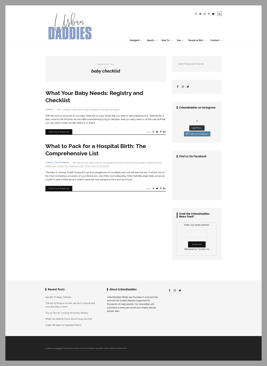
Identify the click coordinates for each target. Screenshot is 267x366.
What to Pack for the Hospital (97, 166)
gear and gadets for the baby (97, 109)
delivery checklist (123, 162)
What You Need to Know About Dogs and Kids (68, 319)
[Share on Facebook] (153, 131)
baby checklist (78, 109)
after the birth (83, 162)
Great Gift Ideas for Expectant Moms (63, 325)
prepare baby (50, 166)
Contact (214, 40)
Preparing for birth (76, 166)
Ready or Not (195, 40)
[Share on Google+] (164, 131)
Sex (179, 40)
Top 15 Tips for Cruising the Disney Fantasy (66, 313)
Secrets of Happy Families (58, 297)
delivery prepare (139, 162)
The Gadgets (61, 162)
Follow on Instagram (198, 134)
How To (165, 40)
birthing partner (109, 162)
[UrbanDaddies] (69, 41)
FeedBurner (204, 249)
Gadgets (135, 40)
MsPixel (58, 348)
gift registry (115, 109)
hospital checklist (154, 162)
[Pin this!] (160, 131)
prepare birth (62, 166)
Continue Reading (59, 132)
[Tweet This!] (157, 131)
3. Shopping (66, 109)
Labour (49, 109)
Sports (150, 40)
